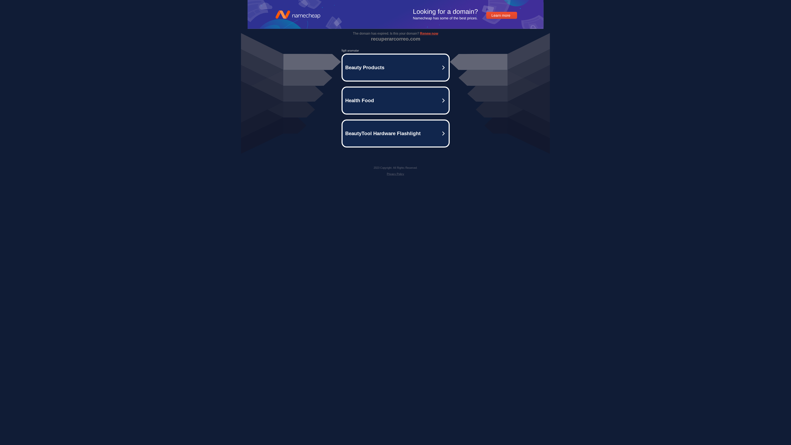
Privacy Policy (395, 174)
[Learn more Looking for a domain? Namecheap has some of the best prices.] (395, 27)
